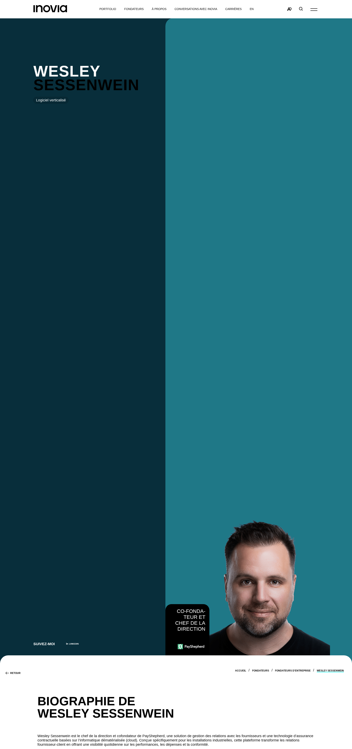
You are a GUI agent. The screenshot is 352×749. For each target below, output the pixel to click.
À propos (159, 9)
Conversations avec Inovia (196, 9)
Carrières (233, 9)
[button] (314, 9)
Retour (15, 673)
